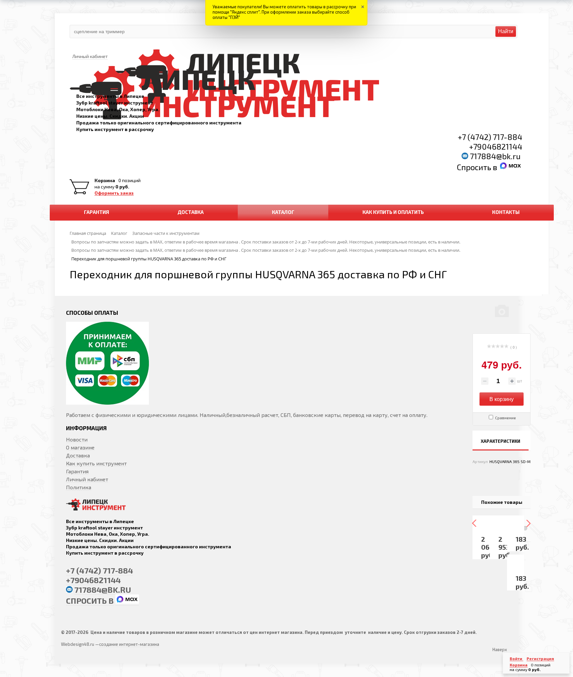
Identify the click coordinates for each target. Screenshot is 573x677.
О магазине (80, 447)
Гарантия (77, 471)
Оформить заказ (114, 193)
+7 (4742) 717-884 (490, 137)
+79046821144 (495, 146)
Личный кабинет (87, 479)
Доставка (78, 455)
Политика (78, 487)
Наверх (499, 649)
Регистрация (540, 658)
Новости (77, 439)
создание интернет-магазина (129, 644)
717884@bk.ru (495, 156)
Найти (505, 31)
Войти (516, 658)
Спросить (475, 167)
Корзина (105, 180)
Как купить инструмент (96, 463)
